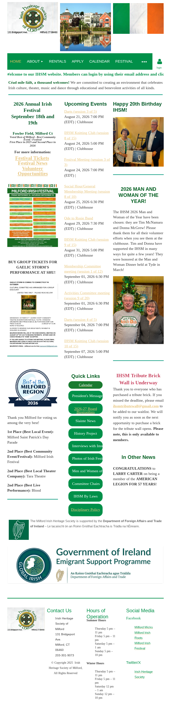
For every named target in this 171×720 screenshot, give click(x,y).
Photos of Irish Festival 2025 (94, 458)
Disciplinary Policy (85, 509)
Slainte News (85, 421)
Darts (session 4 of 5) (80, 320)
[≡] (144, 61)
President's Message (87, 396)
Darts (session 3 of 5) (80, 111)
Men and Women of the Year (94, 471)
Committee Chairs (86, 484)
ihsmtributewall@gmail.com (136, 406)
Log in (160, 61)
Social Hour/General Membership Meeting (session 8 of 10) (87, 191)
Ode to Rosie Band (78, 218)
